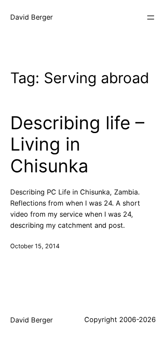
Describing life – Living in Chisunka (77, 144)
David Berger (31, 17)
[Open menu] (151, 17)
